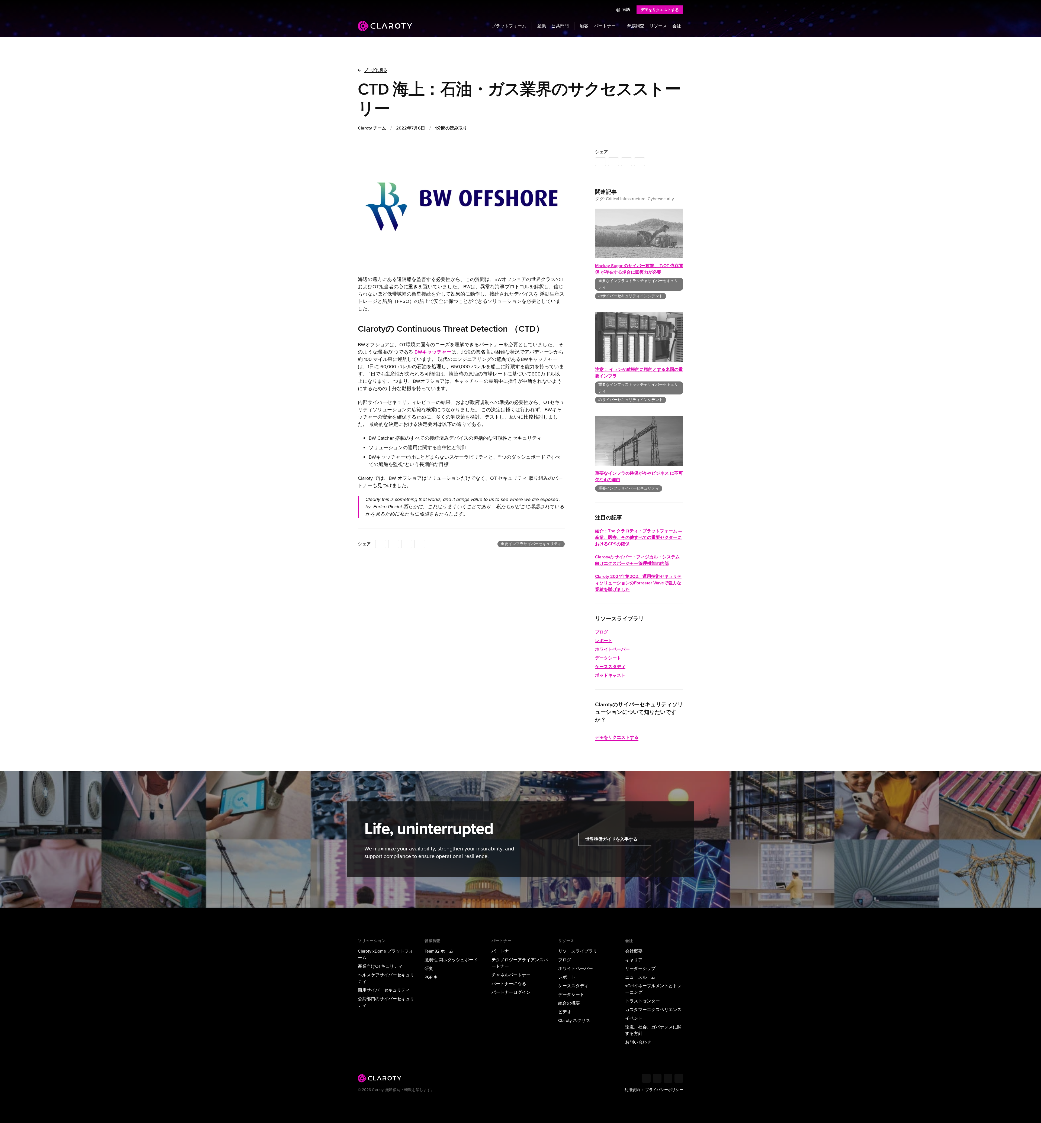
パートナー (605, 26)
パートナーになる (508, 983)
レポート (603, 640)
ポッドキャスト (610, 675)
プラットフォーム (508, 26)
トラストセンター (642, 1001)
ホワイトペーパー (612, 649)
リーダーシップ (640, 968)
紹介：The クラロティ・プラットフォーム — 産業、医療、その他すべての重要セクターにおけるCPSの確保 (638, 537)
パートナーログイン (511, 992)
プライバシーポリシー (664, 1090)
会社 (676, 26)
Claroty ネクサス (574, 1020)
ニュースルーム (640, 977)
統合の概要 (569, 1003)
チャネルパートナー (511, 975)
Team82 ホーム (439, 951)
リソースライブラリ (577, 951)
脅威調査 (635, 26)
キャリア (633, 960)
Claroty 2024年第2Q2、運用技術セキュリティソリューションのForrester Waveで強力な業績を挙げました (638, 583)
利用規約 (632, 1090)
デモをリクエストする (660, 10)
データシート (608, 658)
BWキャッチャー (433, 351)
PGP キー (433, 977)
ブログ (601, 632)
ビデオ (564, 1012)
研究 (429, 968)
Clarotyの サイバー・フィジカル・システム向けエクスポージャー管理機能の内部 (637, 560)
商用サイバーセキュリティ (384, 990)
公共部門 (560, 26)
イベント (633, 1018)
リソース (658, 26)
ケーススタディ (610, 667)
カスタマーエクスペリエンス (653, 1010)
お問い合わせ (638, 1042)
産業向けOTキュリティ (380, 966)
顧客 (584, 26)
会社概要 (633, 951)
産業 (541, 26)
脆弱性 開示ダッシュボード (451, 960)
